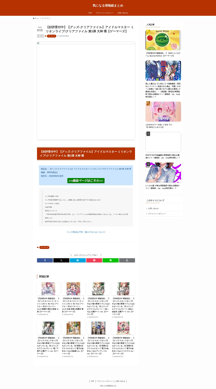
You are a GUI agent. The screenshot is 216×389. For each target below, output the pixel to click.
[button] (45, 260)
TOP (92, 381)
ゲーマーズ (51, 36)
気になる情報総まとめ (108, 5)
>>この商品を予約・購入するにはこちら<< (86, 232)
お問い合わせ (153, 208)
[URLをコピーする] (127, 260)
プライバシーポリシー (157, 214)
